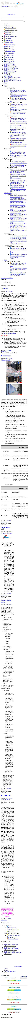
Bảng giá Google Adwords (10, 79)
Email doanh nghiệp (8, 76)
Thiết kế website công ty (9, 64)
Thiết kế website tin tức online (11, 944)
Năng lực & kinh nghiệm (9, 971)
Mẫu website (7, 73)
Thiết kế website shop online (10, 67)
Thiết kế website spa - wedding (11, 948)
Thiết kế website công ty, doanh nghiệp (13, 952)
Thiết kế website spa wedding (11, 68)
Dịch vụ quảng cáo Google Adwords (12, 77)
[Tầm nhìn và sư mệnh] (6, 533)
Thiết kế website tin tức (9, 72)
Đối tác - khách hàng (8, 63)
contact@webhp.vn (11, 14)
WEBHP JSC (9, 291)
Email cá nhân (7, 75)
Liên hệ (5, 83)
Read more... (4, 351)
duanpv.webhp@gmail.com (9, 333)
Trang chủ (6, 23)
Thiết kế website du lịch (9, 69)
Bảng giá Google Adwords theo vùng (12, 80)
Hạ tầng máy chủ (6, 355)
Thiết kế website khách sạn (10, 71)
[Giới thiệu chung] (5, 799)
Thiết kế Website (7, 193)
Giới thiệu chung (6, 795)
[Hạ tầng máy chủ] (5, 360)
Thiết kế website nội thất (9, 65)
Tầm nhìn (6, 970)
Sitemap (5, 972)
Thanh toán (4, 288)
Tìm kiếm (6, 81)
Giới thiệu (9, 350)
